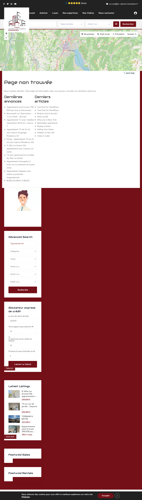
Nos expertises (70, 13)
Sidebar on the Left (45, 132)
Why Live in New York (47, 120)
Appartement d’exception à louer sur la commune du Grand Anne (21, 164)
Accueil (31, 13)
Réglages (26, 497)
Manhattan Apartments (47, 123)
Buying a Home (43, 126)
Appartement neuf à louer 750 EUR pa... (28, 429)
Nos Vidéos (88, 13)
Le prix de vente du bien (18, 316)
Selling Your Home (45, 129)
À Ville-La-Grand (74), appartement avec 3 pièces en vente (20, 148)
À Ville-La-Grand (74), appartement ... (29, 394)
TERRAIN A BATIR (27, 417)
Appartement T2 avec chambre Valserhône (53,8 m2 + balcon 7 (20, 123)
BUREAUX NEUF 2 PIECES (18, 180)
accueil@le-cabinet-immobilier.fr (123, 4)
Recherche (23, 290)
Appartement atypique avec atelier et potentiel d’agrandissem (19, 174)
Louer (55, 13)
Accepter (106, 495)
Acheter (44, 13)
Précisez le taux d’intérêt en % (21, 351)
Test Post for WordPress (48, 107)
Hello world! (42, 116)
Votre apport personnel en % (21, 327)
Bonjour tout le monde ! (47, 113)
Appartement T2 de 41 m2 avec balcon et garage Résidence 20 (18, 132)
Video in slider (43, 136)
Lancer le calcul (22, 364)
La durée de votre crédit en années (20, 340)
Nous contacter (106, 13)
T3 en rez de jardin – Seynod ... (29, 406)
